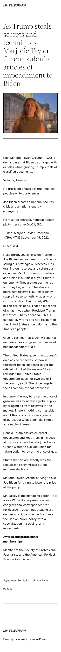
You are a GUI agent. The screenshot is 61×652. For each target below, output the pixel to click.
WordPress (39, 639)
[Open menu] (56, 5)
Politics (7, 588)
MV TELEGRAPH (14, 5)
